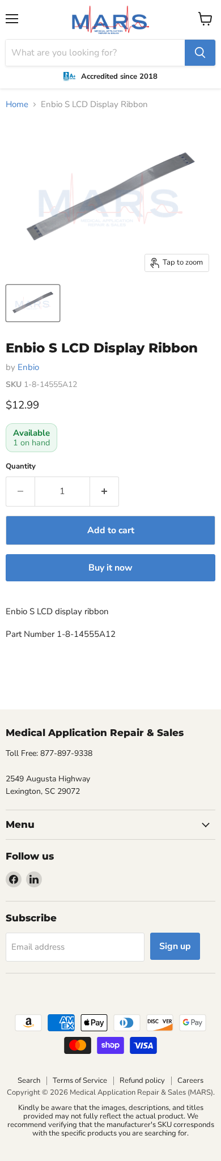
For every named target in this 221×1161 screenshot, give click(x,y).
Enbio (28, 367)
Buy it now (110, 568)
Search (29, 1080)
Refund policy (142, 1080)
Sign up (175, 946)
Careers (190, 1080)
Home (17, 104)
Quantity (21, 466)
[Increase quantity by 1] (104, 491)
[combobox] (95, 53)
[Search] (200, 53)
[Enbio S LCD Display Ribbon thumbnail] (33, 303)
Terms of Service (80, 1080)
